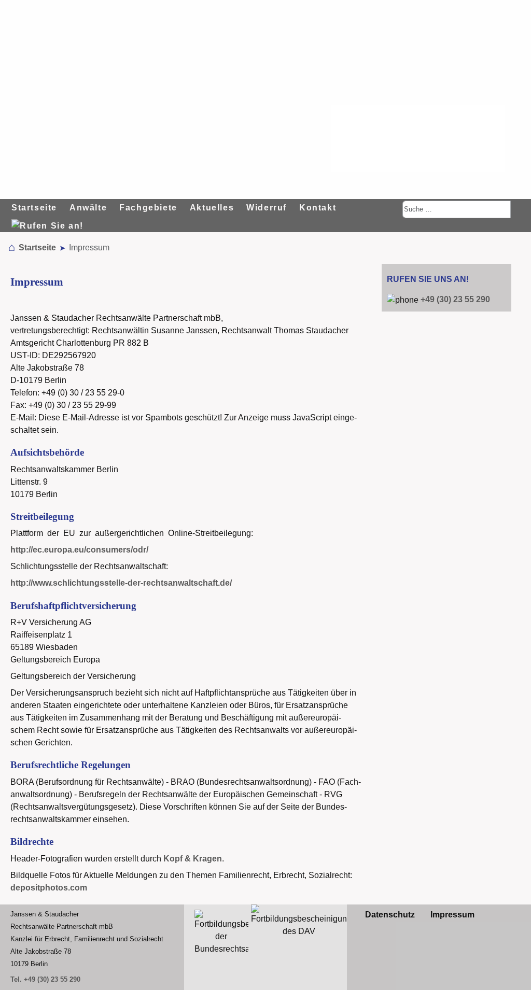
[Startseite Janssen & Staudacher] (418, 138)
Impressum (452, 914)
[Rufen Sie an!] (48, 219)
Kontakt (317, 207)
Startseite (34, 207)
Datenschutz (390, 914)
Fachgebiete (148, 207)
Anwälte (88, 207)
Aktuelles (212, 207)
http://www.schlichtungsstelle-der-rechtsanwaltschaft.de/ (121, 582)
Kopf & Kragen (192, 858)
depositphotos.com (48, 887)
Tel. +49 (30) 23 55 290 (45, 979)
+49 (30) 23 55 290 (455, 299)
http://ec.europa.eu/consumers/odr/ (79, 549)
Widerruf (266, 207)
